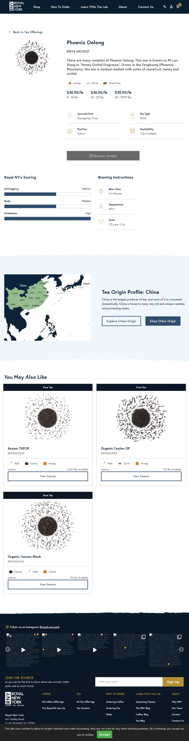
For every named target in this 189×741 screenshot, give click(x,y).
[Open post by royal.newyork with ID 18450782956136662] (23, 650)
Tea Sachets (83, 708)
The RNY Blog (143, 708)
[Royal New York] (16, 7)
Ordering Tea (113, 708)
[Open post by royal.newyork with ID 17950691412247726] (59, 650)
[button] (7, 649)
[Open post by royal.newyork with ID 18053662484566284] (94, 650)
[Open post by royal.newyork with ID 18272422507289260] (166, 650)
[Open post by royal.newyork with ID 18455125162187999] (130, 650)
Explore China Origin (121, 321)
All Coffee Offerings (53, 701)
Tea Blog (140, 720)
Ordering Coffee (115, 701)
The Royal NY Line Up (53, 708)
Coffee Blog (142, 714)
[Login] (171, 6)
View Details (48, 476)
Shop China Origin (163, 321)
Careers (176, 714)
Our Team (177, 708)
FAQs (109, 714)
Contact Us (146, 7)
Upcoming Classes (145, 701)
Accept (104, 734)
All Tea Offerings (86, 701)
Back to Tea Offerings (28, 32)
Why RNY (177, 701)
